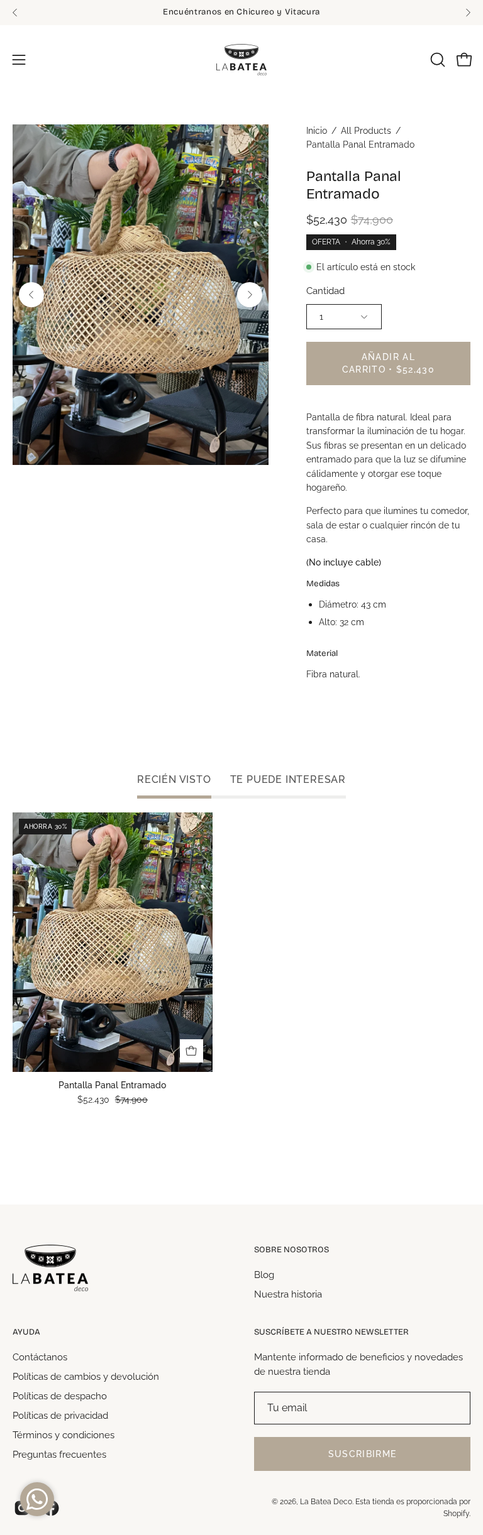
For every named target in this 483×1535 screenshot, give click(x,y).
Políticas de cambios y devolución (86, 1376)
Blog (264, 1275)
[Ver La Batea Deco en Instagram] (22, 1508)
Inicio (316, 131)
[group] (241, 12)
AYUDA (26, 1332)
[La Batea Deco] (241, 60)
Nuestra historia (288, 1293)
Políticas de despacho (60, 1395)
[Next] (468, 12)
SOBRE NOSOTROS (291, 1250)
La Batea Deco (326, 1501)
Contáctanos (40, 1357)
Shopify (456, 1513)
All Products (366, 131)
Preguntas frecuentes (59, 1454)
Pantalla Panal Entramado (112, 1085)
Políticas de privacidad (60, 1415)
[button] (436, 59)
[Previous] (15, 12)
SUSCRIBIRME (362, 1454)
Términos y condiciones (63, 1434)
